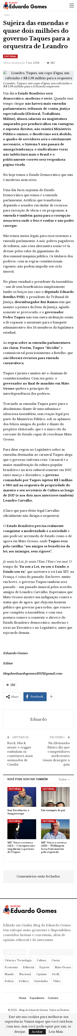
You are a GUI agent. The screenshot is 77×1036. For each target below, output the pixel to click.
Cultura (41, 960)
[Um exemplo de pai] (55, 797)
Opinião (41, 974)
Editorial (10, 56)
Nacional (25, 974)
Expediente (37, 998)
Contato (53, 998)
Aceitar (37, 1032)
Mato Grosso (63, 967)
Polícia (9, 981)
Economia (11, 967)
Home (22, 998)
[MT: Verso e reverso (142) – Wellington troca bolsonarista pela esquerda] (55, 829)
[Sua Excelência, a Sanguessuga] (21, 797)
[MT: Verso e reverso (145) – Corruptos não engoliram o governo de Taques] (21, 829)
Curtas (56, 960)
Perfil (55, 974)
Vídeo (57, 981)
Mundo (9, 974)
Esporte (44, 967)
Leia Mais (56, 1031)
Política (24, 981)
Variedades (41, 981)
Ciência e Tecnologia (18, 960)
